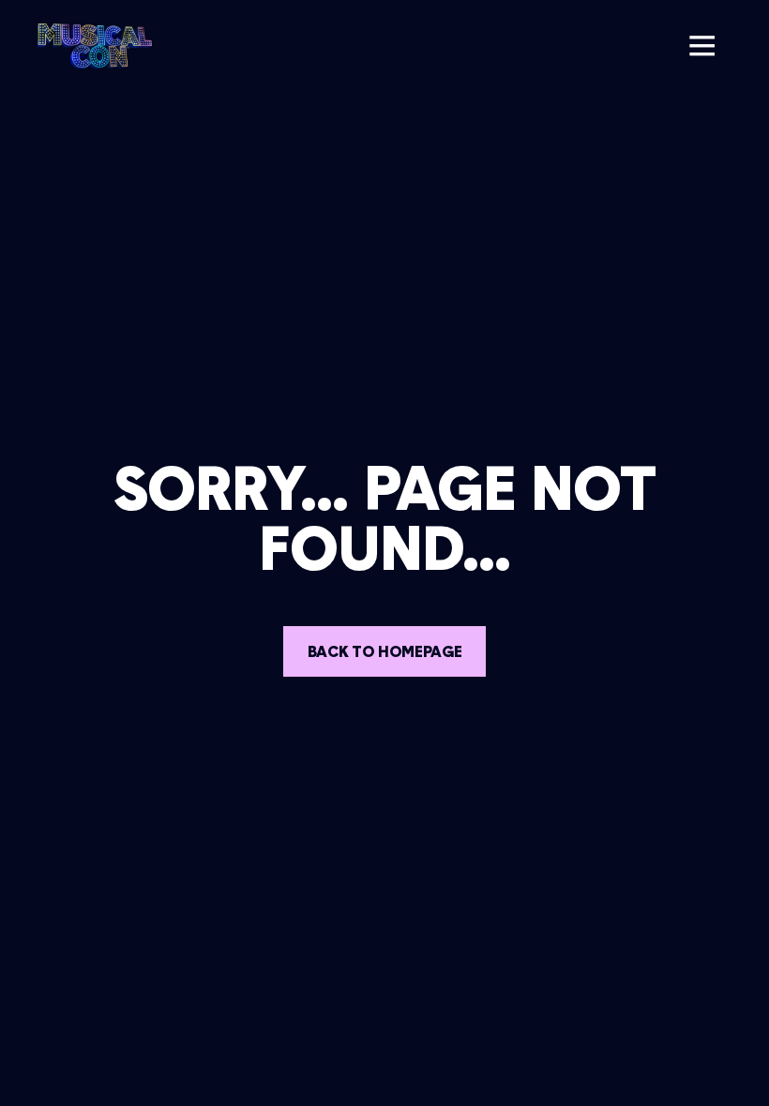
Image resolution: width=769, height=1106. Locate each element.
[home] (95, 45)
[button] (701, 46)
